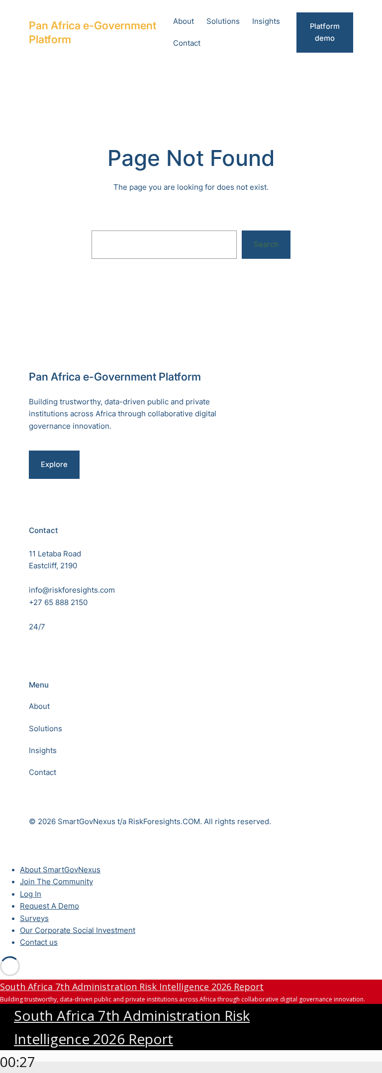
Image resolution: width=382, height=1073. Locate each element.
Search (266, 244)
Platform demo (325, 32)
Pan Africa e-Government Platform (115, 376)
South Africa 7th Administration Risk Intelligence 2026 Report (132, 987)
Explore (54, 464)
